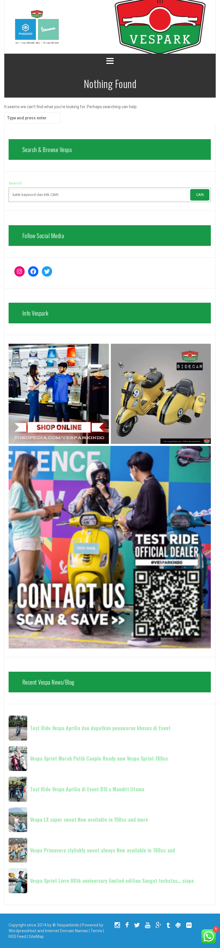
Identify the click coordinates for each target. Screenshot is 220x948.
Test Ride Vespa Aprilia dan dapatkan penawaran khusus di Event (100, 728)
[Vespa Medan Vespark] (36, 26)
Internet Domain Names (66, 930)
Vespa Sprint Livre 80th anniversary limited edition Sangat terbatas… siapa (112, 880)
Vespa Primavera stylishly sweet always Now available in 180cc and (102, 850)
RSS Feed (17, 936)
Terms (96, 930)
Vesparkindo (68, 925)
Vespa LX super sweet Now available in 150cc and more (89, 819)
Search (15, 183)
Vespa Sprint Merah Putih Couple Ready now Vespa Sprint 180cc (99, 758)
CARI (200, 195)
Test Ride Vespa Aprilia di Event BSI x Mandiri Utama (87, 789)
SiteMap (36, 936)
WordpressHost (22, 930)
